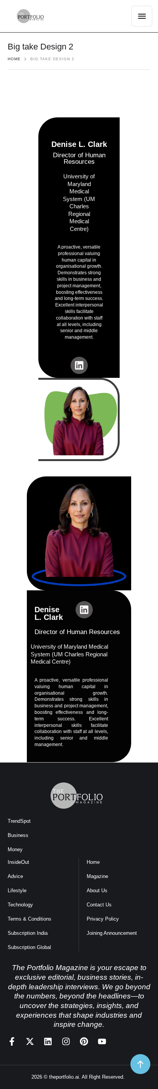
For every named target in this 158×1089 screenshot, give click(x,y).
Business (18, 835)
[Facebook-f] (12, 1041)
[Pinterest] (84, 1041)
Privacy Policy (103, 919)
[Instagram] (66, 1041)
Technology (20, 905)
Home (14, 59)
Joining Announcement (112, 933)
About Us (97, 890)
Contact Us (99, 905)
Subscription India (28, 933)
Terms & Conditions (29, 919)
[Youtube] (102, 1041)
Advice (15, 876)
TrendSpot (19, 821)
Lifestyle (17, 890)
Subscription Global (29, 947)
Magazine (97, 876)
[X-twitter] (30, 1041)
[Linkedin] (79, 365)
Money (15, 849)
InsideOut (18, 862)
